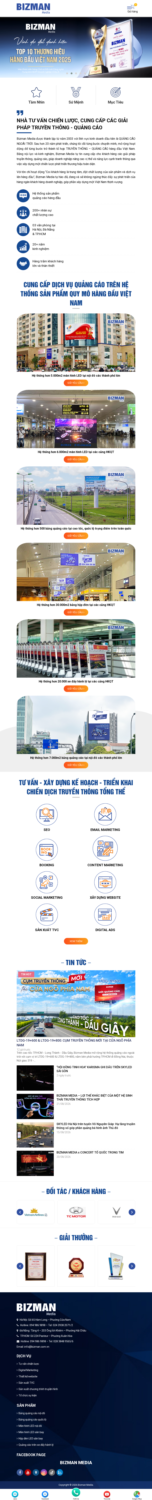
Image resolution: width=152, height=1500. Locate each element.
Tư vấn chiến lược (29, 1363)
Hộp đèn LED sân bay (31, 1438)
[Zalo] (15, 1494)
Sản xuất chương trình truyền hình (38, 1389)
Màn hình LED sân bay (31, 1432)
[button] (67, 73)
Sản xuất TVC (26, 1382)
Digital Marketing (28, 1370)
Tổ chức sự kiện (28, 1395)
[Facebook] (45, 1494)
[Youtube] (107, 1494)
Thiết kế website (28, 1376)
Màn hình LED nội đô (30, 1425)
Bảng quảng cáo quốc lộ (32, 1419)
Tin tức (76, 962)
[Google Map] (137, 1494)
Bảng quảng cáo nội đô (32, 1413)
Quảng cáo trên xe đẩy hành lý (36, 1444)
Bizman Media (85, 1484)
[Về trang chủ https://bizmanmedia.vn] (33, 8)
